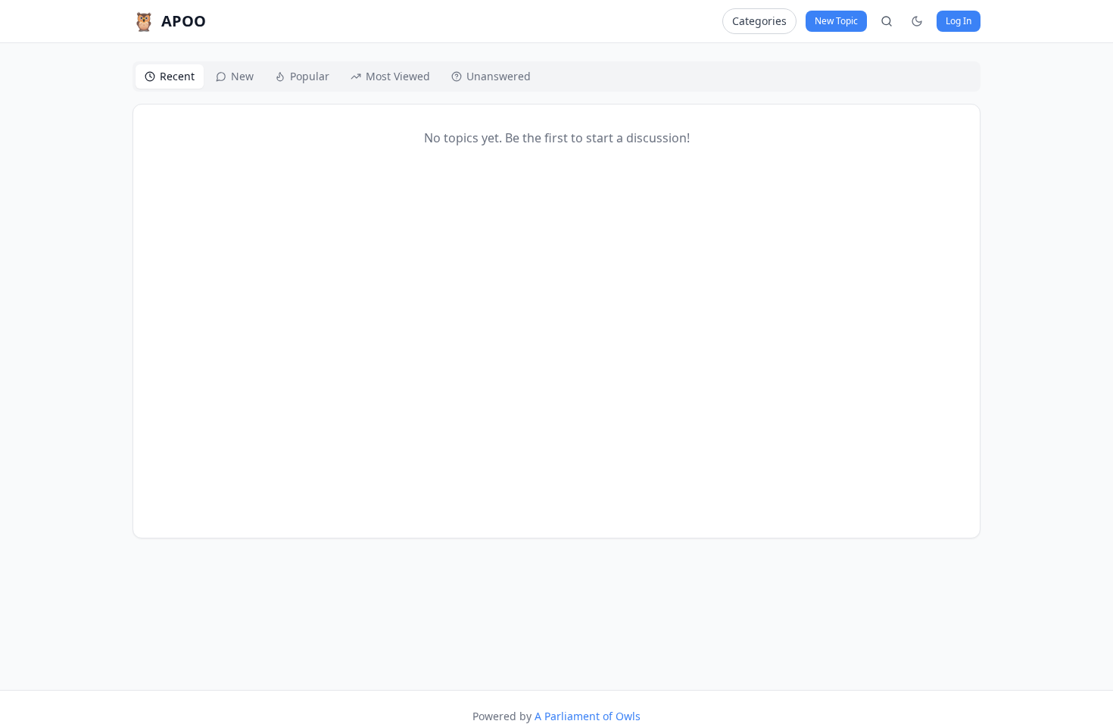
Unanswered (498, 76)
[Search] (886, 21)
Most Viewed (398, 76)
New (242, 76)
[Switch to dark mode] (917, 21)
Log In (958, 20)
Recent (177, 76)
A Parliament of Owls (588, 716)
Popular (309, 76)
